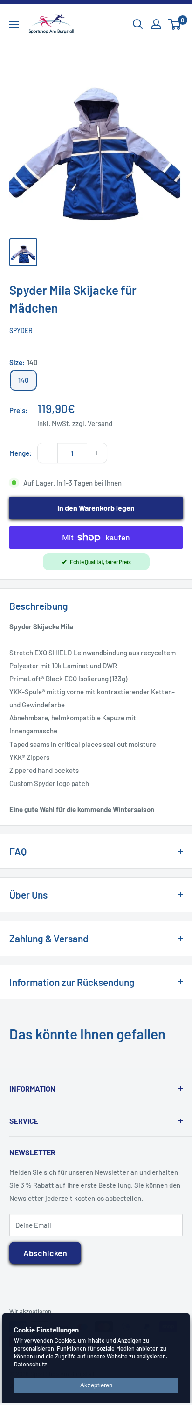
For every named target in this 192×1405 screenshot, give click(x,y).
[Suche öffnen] (138, 24)
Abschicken (45, 1253)
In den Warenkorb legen (96, 507)
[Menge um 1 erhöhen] (97, 453)
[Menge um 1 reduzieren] (47, 453)
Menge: (20, 453)
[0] (175, 24)
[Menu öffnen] (14, 24)
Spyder (21, 330)
